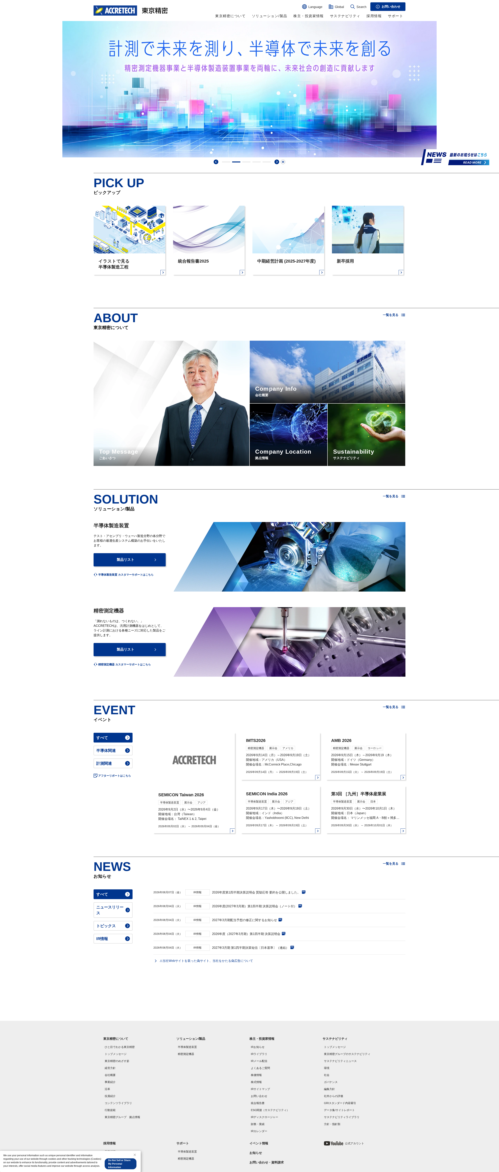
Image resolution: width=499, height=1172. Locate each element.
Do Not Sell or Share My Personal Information (119, 1164)
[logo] (131, 10)
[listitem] (124, 575)
